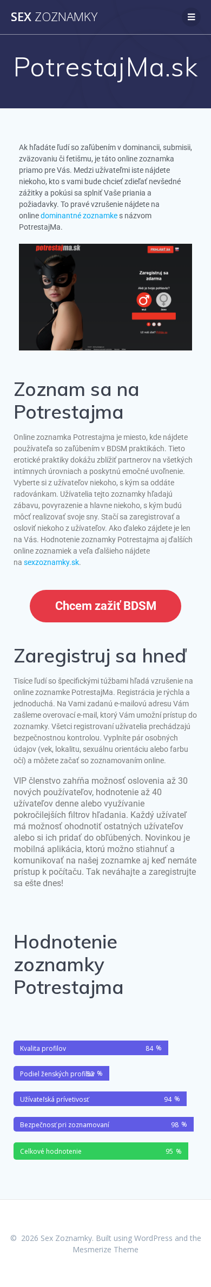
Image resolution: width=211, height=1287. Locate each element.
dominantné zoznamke (79, 215)
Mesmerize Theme (105, 1249)
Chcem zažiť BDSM (105, 606)
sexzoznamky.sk (51, 562)
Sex (54, 17)
